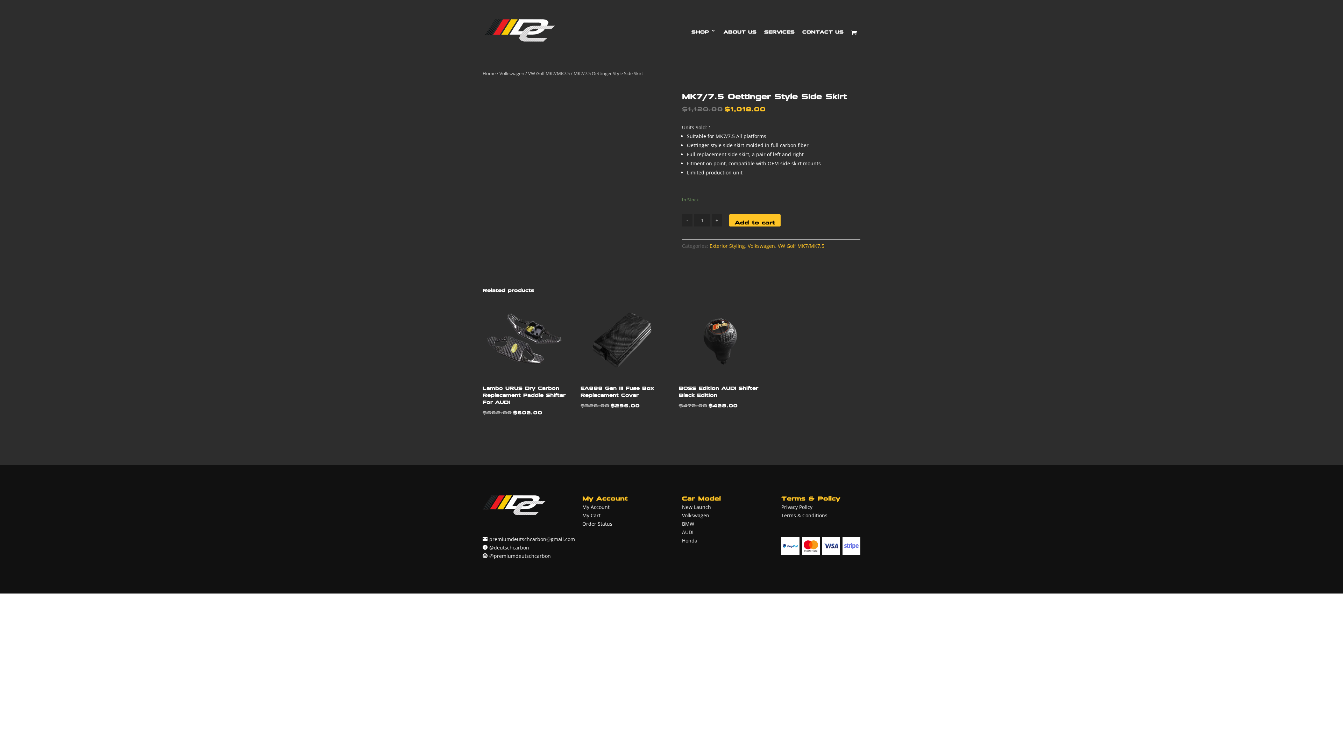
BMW (688, 523)
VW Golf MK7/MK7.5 (549, 73)
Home (489, 73)
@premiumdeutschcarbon (520, 556)
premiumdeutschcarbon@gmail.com (532, 539)
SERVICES (779, 30)
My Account (596, 507)
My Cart (591, 515)
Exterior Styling (727, 246)
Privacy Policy (796, 507)
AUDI (688, 532)
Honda (689, 540)
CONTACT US (823, 30)
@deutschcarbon (509, 547)
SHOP (700, 30)
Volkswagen (511, 73)
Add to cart (755, 221)
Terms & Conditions (804, 515)
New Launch (696, 507)
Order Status (597, 523)
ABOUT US (740, 30)
